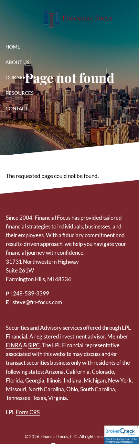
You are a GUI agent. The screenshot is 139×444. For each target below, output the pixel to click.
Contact (16, 108)
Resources (19, 93)
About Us (17, 62)
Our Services (22, 77)
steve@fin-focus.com (37, 302)
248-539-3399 (31, 293)
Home (12, 47)
